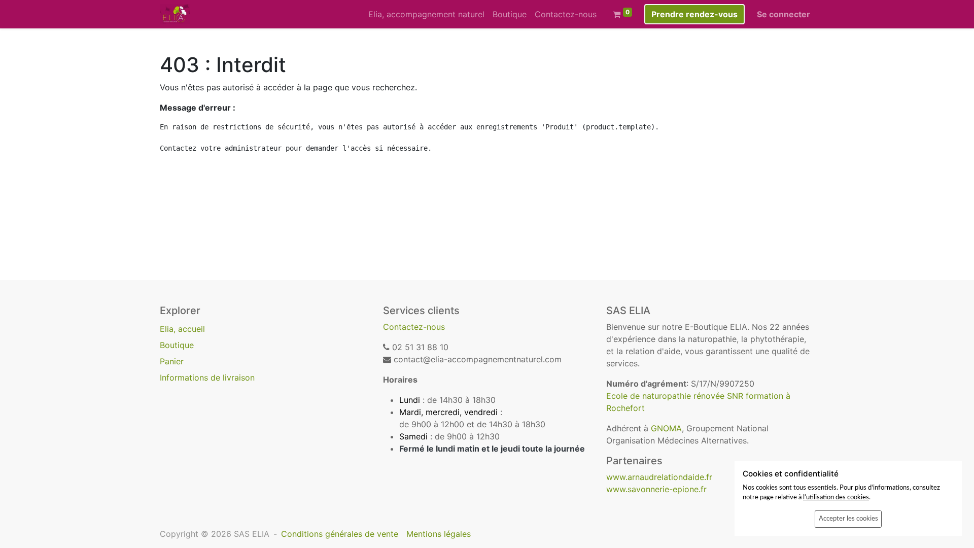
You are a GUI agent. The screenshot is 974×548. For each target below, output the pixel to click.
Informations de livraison (207, 377)
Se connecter (783, 14)
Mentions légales (438, 534)
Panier (172, 361)
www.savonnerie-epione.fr (656, 489)
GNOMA (666, 428)
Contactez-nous (414, 327)
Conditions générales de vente (339, 534)
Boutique (177, 345)
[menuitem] (426, 14)
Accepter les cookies (848, 519)
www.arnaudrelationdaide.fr (659, 477)
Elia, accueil (182, 329)
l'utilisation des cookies (836, 497)
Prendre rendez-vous (694, 14)
